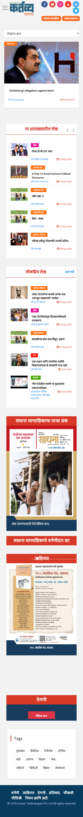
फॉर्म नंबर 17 (38, 196)
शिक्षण (42, 759)
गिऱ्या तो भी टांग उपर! (42, 151)
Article (10, 44)
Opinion (38, 168)
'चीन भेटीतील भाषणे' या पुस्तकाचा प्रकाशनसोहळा (48, 386)
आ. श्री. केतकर (39, 302)
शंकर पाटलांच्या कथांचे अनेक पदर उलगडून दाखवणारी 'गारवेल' (49, 296)
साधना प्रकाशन (71, 18)
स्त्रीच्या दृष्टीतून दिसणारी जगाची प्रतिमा (50, 241)
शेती (18, 759)
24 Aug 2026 (65, 181)
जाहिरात (28, 793)
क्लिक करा (41, 716)
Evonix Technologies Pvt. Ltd (35, 803)
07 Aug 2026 (65, 302)
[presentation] (67, 130)
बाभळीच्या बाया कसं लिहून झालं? (49, 339)
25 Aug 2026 (65, 159)
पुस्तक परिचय (39, 235)
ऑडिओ (20, 768)
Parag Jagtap (17, 100)
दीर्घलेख (34, 751)
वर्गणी (15, 793)
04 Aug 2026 (65, 324)
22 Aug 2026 (65, 226)
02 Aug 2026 (65, 347)
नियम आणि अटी (36, 798)
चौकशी (68, 793)
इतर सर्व (69, 271)
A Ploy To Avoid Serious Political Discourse (51, 175)
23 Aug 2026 (65, 204)
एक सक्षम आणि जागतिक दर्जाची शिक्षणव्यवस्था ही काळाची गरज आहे (49, 363)
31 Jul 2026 (66, 369)
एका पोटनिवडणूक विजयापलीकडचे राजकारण (49, 318)
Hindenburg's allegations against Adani (32, 90)
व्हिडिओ (34, 768)
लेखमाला (60, 768)
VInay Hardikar (41, 181)
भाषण (36, 378)
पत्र (34, 355)
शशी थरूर (37, 369)
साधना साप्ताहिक (51, 18)
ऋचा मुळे (37, 249)
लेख (35, 145)
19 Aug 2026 (65, 249)
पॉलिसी (16, 798)
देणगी (42, 793)
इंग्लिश (61, 751)
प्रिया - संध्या (37, 218)
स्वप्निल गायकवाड (40, 159)
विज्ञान (46, 768)
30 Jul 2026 (66, 392)
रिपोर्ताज (48, 751)
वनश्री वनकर (38, 204)
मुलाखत (20, 751)
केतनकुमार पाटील (41, 324)
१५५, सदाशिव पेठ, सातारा (41, 648)
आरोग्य (29, 759)
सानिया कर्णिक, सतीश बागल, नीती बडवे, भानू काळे (40, 395)
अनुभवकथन (38, 190)
